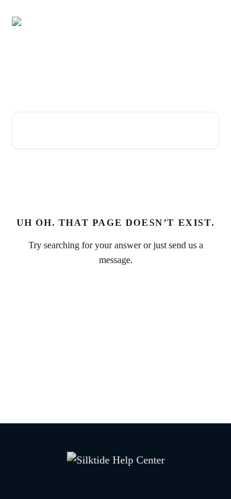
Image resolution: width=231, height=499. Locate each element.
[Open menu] (208, 21)
